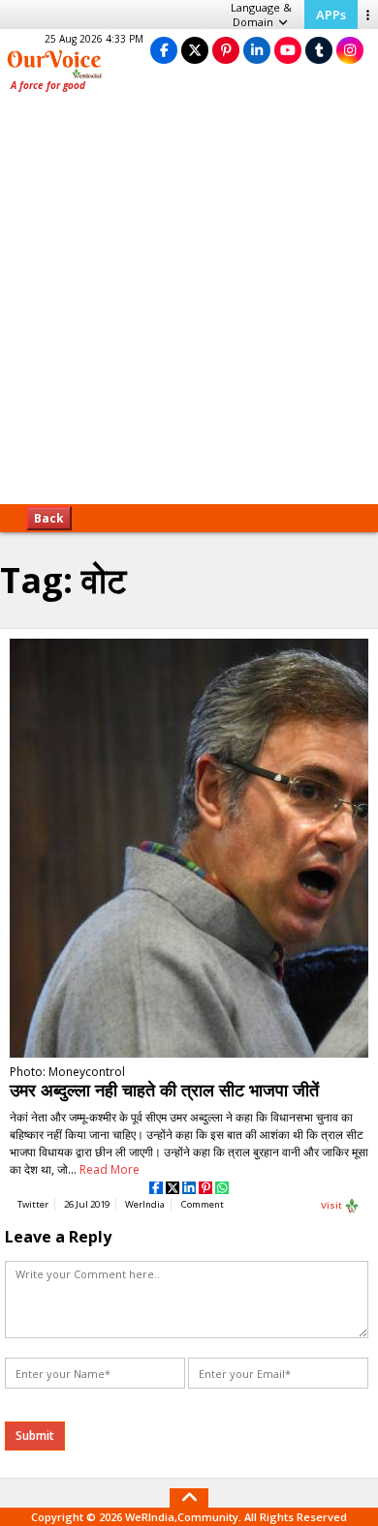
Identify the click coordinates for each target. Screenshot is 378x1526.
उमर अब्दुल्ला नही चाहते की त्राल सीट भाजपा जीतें (164, 1089)
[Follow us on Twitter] (194, 50)
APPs (331, 14)
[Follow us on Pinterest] (225, 50)
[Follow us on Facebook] (163, 50)
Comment (202, 1204)
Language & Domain (261, 14)
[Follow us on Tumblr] (318, 50)
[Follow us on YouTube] (287, 50)
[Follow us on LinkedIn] (256, 50)
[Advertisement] (189, 305)
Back (49, 518)
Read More (109, 1169)
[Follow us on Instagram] (349, 50)
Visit (332, 1204)
